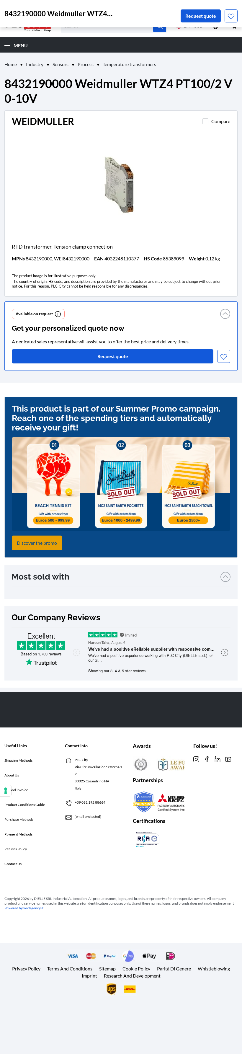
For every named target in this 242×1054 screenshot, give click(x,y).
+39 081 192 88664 (90, 802)
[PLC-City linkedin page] (217, 759)
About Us (11, 775)
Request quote (200, 16)
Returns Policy (15, 849)
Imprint (89, 975)
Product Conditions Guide (24, 804)
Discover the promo (37, 543)
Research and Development (132, 975)
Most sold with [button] (40, 577)
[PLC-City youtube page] (228, 759)
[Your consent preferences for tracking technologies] (5, 790)
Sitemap (107, 968)
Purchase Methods (18, 819)
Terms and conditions (69, 968)
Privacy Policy (26, 968)
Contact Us (13, 864)
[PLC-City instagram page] (196, 759)
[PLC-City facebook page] (207, 759)
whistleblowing (214, 968)
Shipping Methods (18, 760)
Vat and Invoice (16, 790)
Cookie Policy (136, 968)
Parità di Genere (174, 968)
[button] (225, 314)
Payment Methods (18, 834)
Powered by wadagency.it (23, 908)
